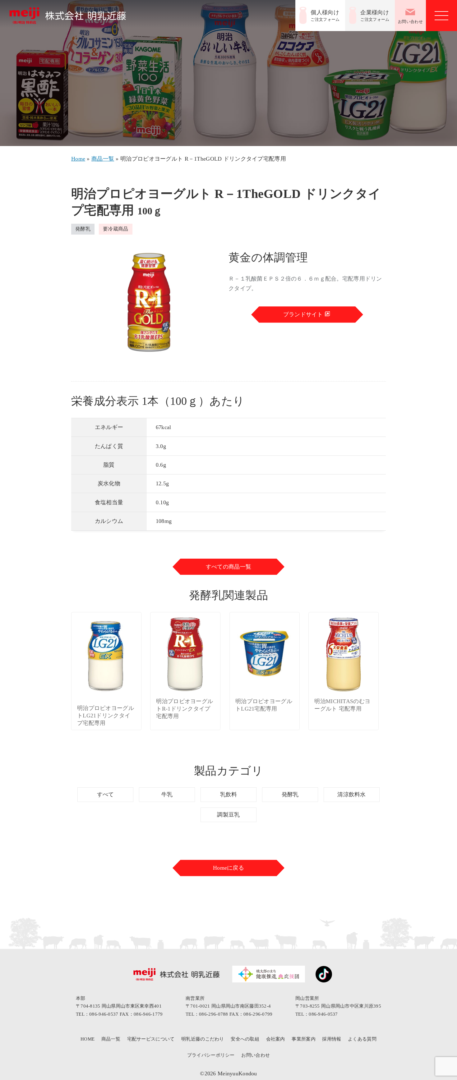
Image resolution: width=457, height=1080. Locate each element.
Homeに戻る (228, 868)
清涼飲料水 (351, 794)
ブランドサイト (304, 314)
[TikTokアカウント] (320, 976)
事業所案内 (303, 1039)
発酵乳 (290, 794)
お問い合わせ (410, 21)
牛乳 (167, 794)
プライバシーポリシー (211, 1055)
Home (78, 159)
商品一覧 (102, 159)
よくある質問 (362, 1039)
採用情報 (331, 1039)
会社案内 (275, 1039)
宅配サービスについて (151, 1039)
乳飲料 (228, 794)
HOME (88, 1039)
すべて (105, 794)
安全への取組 (245, 1039)
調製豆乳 (228, 815)
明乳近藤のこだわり (202, 1039)
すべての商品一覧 (228, 567)
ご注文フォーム (325, 15)
